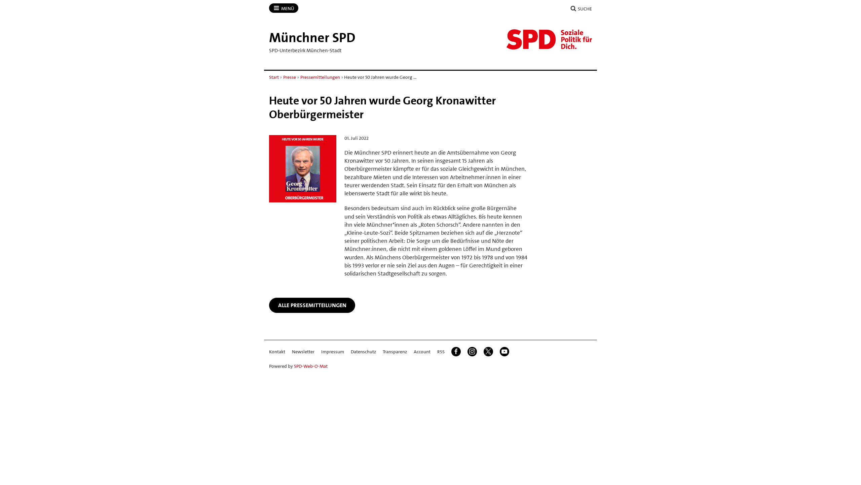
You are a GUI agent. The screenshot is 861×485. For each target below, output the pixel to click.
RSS (441, 352)
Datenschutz (363, 352)
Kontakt (277, 352)
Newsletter (303, 352)
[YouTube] (504, 351)
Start (274, 77)
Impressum (332, 352)
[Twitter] (488, 351)
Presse (289, 77)
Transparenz (395, 352)
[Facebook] (456, 351)
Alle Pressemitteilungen (312, 305)
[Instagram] (472, 351)
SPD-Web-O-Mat (311, 366)
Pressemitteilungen (320, 77)
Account (422, 352)
